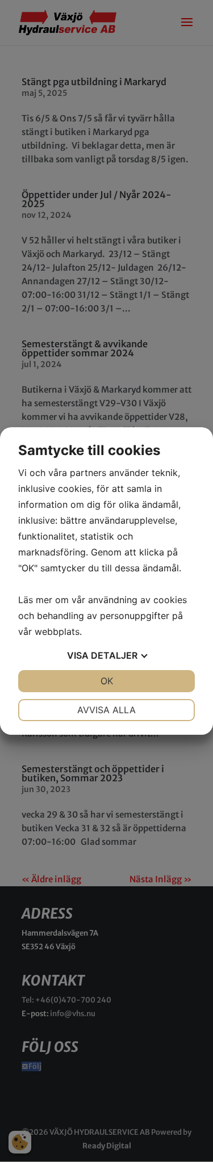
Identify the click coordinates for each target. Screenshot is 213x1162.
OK (107, 681)
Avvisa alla (106, 709)
